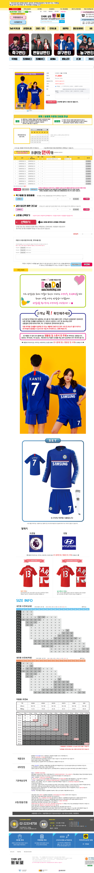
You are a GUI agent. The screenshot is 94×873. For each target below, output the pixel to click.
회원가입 (50, 11)
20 (32, 140)
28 (35, 142)
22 (37, 140)
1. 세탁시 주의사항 (73, 822)
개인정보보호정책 (27, 851)
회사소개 (12, 851)
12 (47, 136)
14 (34, 138)
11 (45, 136)
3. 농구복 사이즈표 (73, 824)
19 (47, 138)
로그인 (45, 11)
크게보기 (30, 110)
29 (37, 142)
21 (34, 140)
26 (47, 140)
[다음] (47, 130)
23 (40, 140)
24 (42, 140)
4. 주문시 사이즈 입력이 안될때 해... (77, 826)
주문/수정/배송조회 (88, 9)
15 (37, 138)
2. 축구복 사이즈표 (73, 823)
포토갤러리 (51, 9)
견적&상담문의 (27, 9)
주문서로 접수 (15, 9)
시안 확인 (39, 9)
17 (42, 138)
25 (45, 140)
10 (42, 136)
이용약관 (19, 851)
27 (32, 142)
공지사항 (56, 11)
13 (32, 138)
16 (40, 138)
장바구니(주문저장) (76, 9)
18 (45, 138)
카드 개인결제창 (64, 9)
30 (40, 142)
